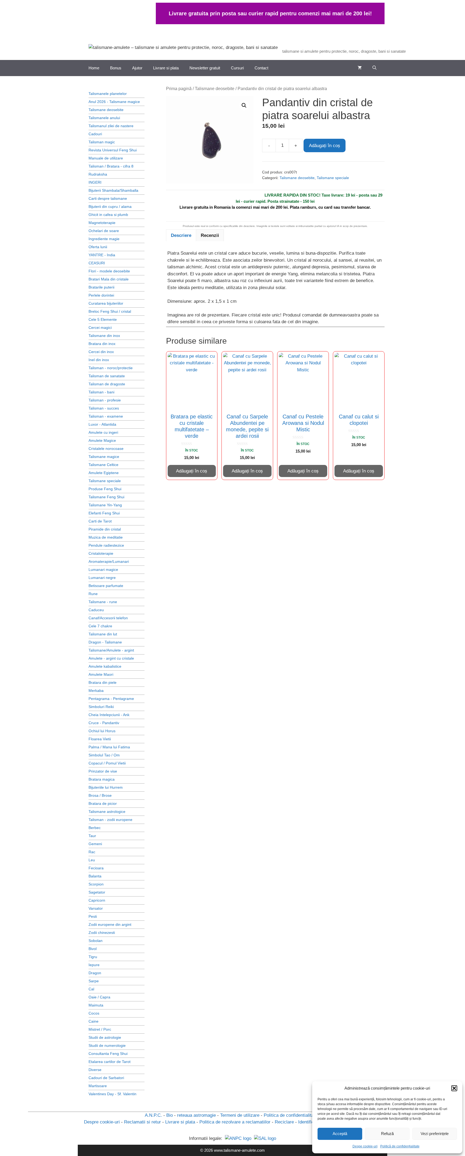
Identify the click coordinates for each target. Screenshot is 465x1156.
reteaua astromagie (196, 1115)
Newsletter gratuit (204, 68)
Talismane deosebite (214, 88)
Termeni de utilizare (239, 1115)
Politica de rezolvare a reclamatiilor (234, 1122)
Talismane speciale (333, 178)
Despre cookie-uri (102, 1122)
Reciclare (284, 1122)
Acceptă (340, 1133)
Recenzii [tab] (210, 235)
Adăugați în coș (324, 145)
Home (94, 68)
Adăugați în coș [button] (191, 471)
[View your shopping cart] (359, 68)
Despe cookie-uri (365, 1146)
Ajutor (137, 68)
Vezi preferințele (435, 1133)
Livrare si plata (166, 68)
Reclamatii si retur (142, 1122)
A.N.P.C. (153, 1115)
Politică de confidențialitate (400, 1146)
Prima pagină (179, 88)
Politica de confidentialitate (291, 1115)
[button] (454, 1088)
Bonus (115, 68)
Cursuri (237, 68)
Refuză (387, 1133)
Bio (169, 1115)
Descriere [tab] (181, 235)
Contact (261, 68)
